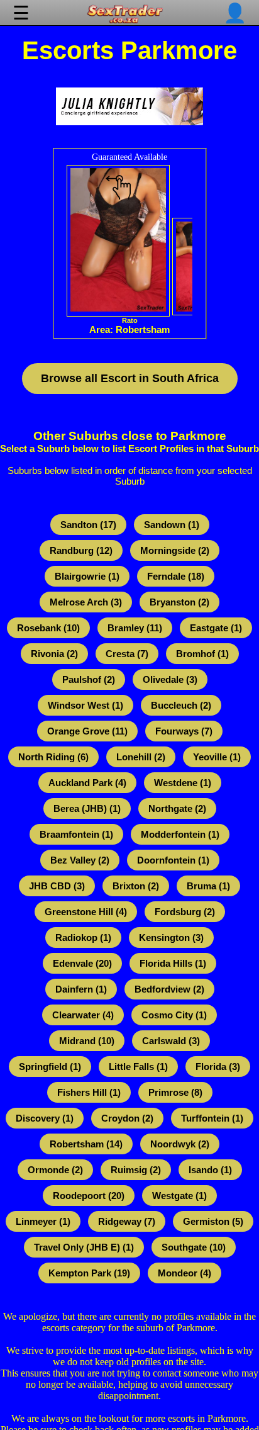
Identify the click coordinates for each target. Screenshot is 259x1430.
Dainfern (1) (81, 989)
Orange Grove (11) (87, 731)
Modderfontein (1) (180, 834)
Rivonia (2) (54, 653)
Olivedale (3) (170, 679)
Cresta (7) (127, 653)
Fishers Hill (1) (89, 1092)
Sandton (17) (88, 524)
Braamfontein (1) (76, 834)
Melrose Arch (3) (86, 602)
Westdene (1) (182, 782)
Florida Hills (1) (173, 963)
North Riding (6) (53, 757)
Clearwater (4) (83, 1015)
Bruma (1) (208, 886)
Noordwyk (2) (179, 1144)
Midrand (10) (86, 1040)
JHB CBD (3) (57, 886)
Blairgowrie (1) (87, 576)
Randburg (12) (81, 550)
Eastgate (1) (216, 627)
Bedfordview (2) (169, 989)
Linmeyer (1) (43, 1221)
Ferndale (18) (175, 576)
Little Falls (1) (138, 1066)
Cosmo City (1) (174, 1015)
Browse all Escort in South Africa (130, 378)
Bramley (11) (134, 627)
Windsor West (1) (85, 705)
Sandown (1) (171, 524)
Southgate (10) (194, 1247)
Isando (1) (210, 1169)
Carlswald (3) (171, 1040)
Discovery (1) (45, 1118)
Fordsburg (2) (185, 911)
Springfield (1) (50, 1066)
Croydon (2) (127, 1118)
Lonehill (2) (140, 757)
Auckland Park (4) (87, 782)
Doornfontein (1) (173, 860)
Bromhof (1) (202, 653)
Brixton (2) (136, 886)
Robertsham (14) (86, 1144)
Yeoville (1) (217, 757)
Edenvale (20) (82, 963)
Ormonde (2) (55, 1169)
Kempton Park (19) (89, 1273)
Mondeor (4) (184, 1273)
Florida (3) (218, 1066)
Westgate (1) (179, 1195)
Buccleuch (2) (181, 705)
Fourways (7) (183, 731)
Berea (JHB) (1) (87, 808)
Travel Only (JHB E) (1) (84, 1247)
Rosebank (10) (48, 627)
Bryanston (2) (179, 602)
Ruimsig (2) (136, 1169)
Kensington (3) (171, 937)
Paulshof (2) (88, 679)
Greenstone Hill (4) (86, 911)
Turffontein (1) (212, 1118)
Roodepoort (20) (88, 1195)
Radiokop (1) (83, 937)
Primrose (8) (175, 1092)
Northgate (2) (177, 808)
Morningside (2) (174, 550)
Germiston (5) (213, 1221)
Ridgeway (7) (126, 1221)
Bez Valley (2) (79, 860)
